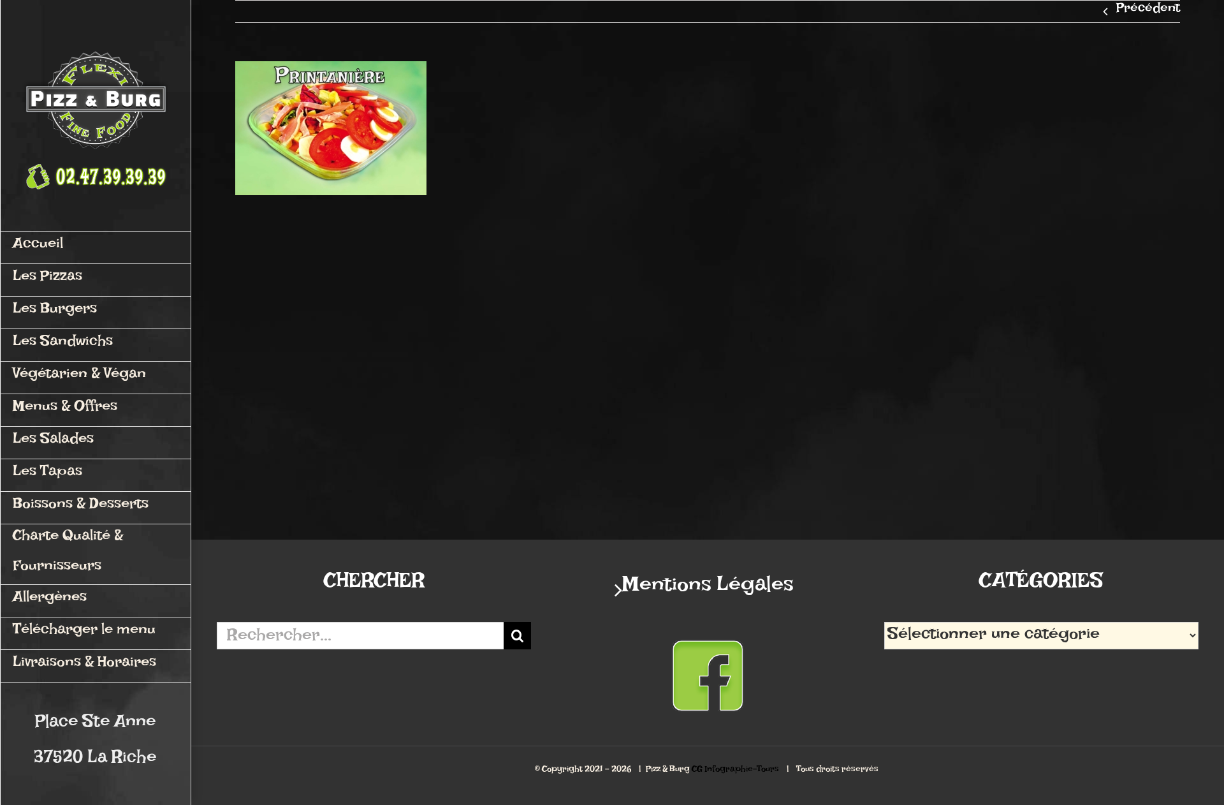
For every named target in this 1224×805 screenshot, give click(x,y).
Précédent (1148, 11)
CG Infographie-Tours (735, 771)
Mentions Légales (708, 589)
